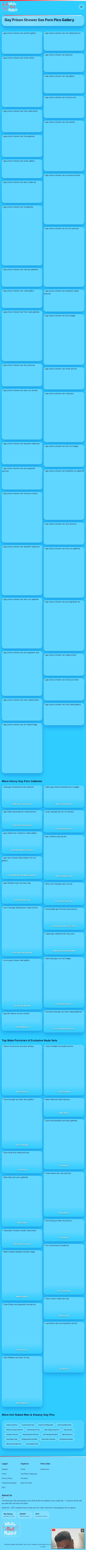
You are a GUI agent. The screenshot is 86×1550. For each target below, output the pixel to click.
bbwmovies (45, 1469)
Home (23, 1469)
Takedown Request (9, 1483)
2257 (3, 1487)
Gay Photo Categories (29, 1474)
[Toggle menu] (81, 7)
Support (5, 1469)
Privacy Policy (7, 1478)
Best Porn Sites (26, 1483)
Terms (4, 1474)
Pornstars (24, 1478)
